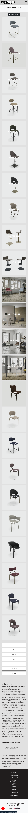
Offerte (14, 784)
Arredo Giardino (14, 794)
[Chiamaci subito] (3, 808)
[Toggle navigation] (26, 2)
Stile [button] (14, 659)
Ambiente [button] (14, 649)
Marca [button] (14, 645)
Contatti (14, 786)
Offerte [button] (14, 673)
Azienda (14, 780)
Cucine (14, 789)
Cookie (6, 812)
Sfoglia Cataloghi (14, 795)
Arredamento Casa (10, 9)
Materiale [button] (14, 654)
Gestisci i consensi (13, 812)
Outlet (14, 783)
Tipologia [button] (14, 664)
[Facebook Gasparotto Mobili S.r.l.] (18, 805)
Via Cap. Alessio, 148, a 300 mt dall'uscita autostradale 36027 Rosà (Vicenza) (14, 772)
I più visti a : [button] (14, 668)
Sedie (17, 9)
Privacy (2, 812)
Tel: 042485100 (14, 775)
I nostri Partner (14, 781)
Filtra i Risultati (14, 14)
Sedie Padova (21, 9)
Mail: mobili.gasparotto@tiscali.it (14, 777)
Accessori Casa (14, 792)
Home (5, 9)
